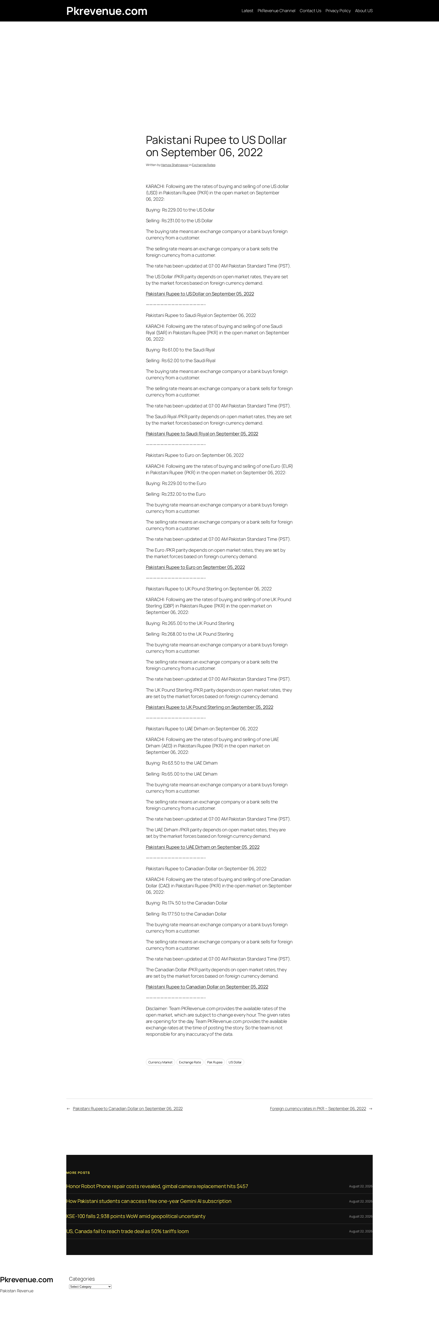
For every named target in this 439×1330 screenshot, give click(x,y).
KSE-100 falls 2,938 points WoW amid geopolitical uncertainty (136, 1216)
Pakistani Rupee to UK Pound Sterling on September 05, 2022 (209, 707)
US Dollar (235, 1062)
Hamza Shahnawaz (174, 165)
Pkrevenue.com (106, 10)
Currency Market (160, 1062)
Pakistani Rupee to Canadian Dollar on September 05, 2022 (207, 987)
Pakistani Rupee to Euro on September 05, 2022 (195, 567)
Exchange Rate (190, 1062)
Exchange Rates (203, 165)
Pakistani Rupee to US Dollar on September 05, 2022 (200, 294)
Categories (82, 1278)
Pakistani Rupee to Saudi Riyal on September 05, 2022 (202, 434)
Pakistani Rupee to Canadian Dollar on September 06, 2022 (128, 1108)
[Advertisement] (219, 69)
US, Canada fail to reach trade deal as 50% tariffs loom (127, 1231)
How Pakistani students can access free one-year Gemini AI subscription (148, 1201)
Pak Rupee (214, 1062)
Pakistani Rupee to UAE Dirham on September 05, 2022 (203, 847)
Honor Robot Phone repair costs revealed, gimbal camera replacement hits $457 (157, 1186)
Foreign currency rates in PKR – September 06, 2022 (318, 1108)
